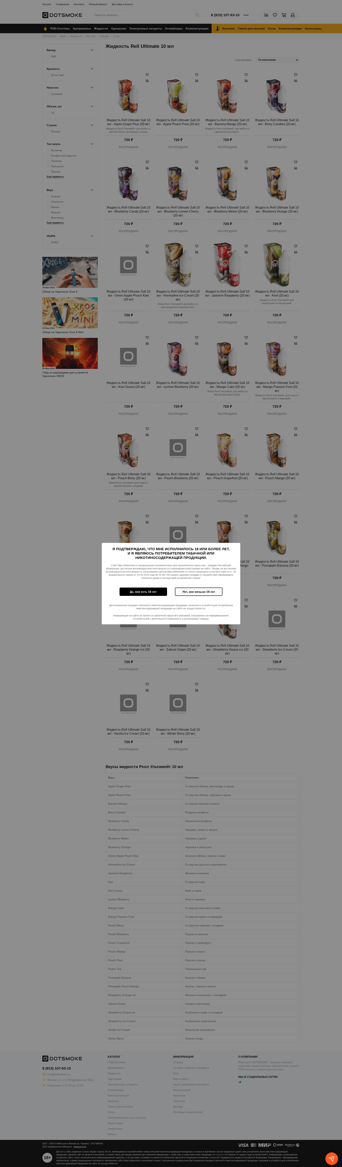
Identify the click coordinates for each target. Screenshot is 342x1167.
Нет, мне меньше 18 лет (198, 591)
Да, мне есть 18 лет (143, 591)
